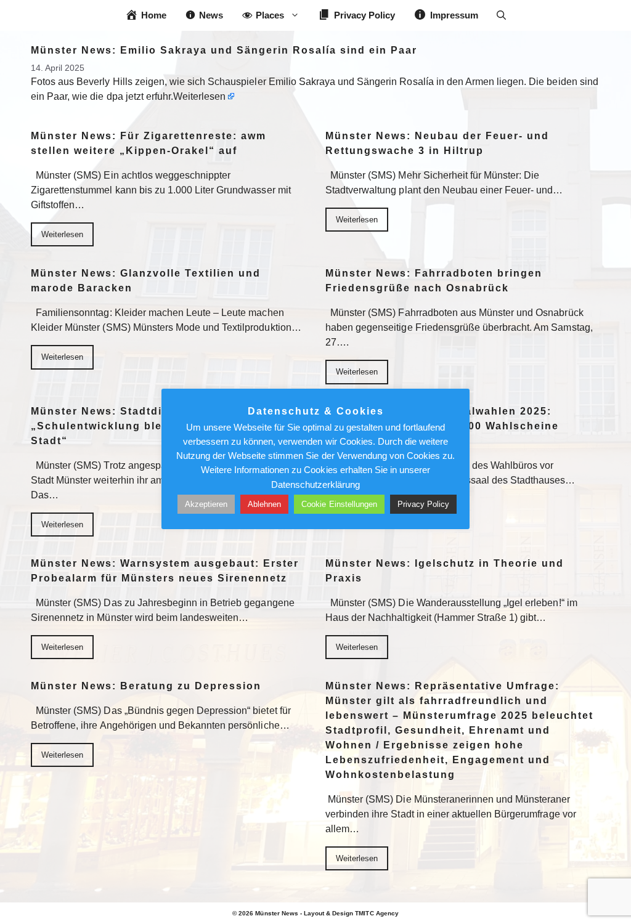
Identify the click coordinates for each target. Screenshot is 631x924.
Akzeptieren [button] (206, 504)
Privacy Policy (423, 504)
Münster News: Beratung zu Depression (146, 686)
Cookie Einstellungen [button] (339, 504)
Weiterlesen (199, 96)
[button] (501, 15)
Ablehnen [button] (264, 504)
